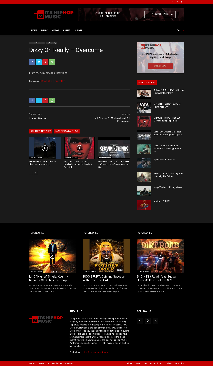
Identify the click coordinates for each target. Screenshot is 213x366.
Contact (138, 363)
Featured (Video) (71, 158)
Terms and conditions (153, 363)
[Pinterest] (45, 62)
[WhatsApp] (52, 62)
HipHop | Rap (51, 43)
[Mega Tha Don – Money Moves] (144, 191)
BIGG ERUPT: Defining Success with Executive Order (104, 278)
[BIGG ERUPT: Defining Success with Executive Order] (106, 256)
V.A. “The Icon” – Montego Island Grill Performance (112, 119)
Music (44, 30)
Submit (78, 30)
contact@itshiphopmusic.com (94, 352)
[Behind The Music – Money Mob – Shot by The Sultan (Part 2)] (144, 177)
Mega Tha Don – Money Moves (168, 187)
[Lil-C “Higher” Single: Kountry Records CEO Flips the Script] (52, 256)
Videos (55, 30)
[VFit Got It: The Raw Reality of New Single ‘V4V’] (144, 108)
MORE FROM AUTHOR (66, 131)
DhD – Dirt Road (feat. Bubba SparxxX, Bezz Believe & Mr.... (156, 278)
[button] (179, 30)
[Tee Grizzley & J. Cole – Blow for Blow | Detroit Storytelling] (45, 148)
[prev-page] (31, 173)
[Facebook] (172, 2)
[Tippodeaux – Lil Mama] (144, 163)
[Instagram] (177, 2)
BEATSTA (46, 81)
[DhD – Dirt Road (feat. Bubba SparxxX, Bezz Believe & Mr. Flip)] (160, 256)
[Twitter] (182, 2)
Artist (66, 30)
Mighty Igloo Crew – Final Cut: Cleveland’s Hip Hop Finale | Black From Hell (78, 164)
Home (34, 30)
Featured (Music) (36, 158)
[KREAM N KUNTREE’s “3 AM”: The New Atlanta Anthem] (144, 94)
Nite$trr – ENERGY (162, 201)
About (129, 363)
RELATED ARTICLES (41, 131)
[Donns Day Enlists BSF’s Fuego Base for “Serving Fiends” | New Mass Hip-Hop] (114, 148)
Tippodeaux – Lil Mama (164, 159)
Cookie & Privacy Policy (174, 363)
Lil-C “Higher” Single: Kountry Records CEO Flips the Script (48, 278)
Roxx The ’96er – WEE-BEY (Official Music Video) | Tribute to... (167, 148)
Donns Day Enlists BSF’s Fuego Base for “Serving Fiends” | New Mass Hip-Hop (113, 164)
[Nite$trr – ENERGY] (144, 205)
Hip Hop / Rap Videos (37, 43)
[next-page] (35, 173)
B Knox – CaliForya (38, 118)
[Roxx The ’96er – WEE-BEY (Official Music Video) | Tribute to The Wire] (144, 149)
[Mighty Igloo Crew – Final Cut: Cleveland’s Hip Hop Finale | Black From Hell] (79, 148)
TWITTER (59, 81)
